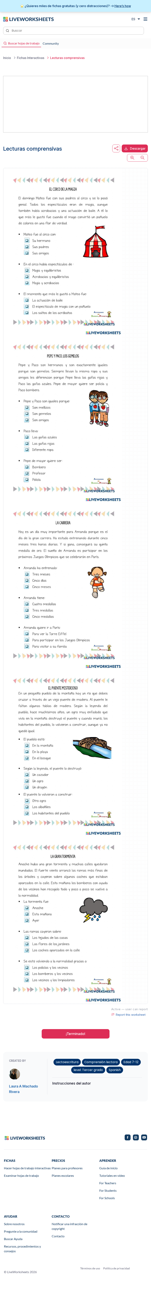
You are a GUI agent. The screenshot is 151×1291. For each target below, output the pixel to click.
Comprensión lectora (101, 1062)
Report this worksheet (130, 1014)
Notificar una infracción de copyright (69, 1226)
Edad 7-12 (130, 1062)
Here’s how (122, 6)
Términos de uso (90, 1268)
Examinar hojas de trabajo (21, 1175)
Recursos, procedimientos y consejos (22, 1248)
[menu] (145, 19)
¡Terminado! (75, 1034)
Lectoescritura (67, 1062)
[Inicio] (28, 19)
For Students (108, 1190)
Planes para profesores (67, 1168)
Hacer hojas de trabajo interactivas (27, 1168)
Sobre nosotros (14, 1224)
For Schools (107, 1198)
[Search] (8, 30)
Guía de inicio (108, 1168)
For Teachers (107, 1183)
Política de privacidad (116, 1268)
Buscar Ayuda (13, 1239)
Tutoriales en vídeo (112, 1175)
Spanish (115, 1070)
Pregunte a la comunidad (20, 1231)
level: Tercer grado (88, 1070)
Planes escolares (63, 1175)
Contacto (58, 1236)
